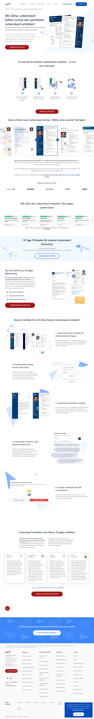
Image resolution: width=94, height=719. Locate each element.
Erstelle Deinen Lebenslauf (47, 633)
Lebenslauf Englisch (26, 689)
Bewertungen (76, 682)
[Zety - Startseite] (7, 4)
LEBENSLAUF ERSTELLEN (7, 608)
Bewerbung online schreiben (43, 656)
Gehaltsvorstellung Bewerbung (60, 675)
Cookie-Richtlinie (77, 671)
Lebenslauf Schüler (26, 674)
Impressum (75, 685)
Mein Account (67, 4)
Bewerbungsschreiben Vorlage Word (44, 684)
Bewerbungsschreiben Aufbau (44, 673)
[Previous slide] (36, 139)
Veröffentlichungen (77, 674)
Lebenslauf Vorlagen (26, 656)
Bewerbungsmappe (60, 663)
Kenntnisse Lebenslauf (27, 678)
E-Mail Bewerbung (60, 687)
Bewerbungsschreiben (44, 669)
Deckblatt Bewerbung (61, 659)
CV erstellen (81, 4)
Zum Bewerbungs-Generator (20, 305)
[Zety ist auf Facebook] (7, 679)
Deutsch (43, 702)
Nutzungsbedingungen (78, 663)
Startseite (7, 9)
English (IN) (19, 702)
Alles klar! (78, 714)
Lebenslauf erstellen (17, 47)
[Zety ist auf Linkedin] (10, 679)
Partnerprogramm (77, 689)
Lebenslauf (23, 4)
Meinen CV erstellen (47, 111)
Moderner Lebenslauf (27, 686)
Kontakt (75, 659)
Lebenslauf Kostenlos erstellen (47, 594)
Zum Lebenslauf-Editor (47, 256)
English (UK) (28, 702)
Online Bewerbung (60, 683)
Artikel (48, 4)
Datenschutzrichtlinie (78, 667)
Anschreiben (32, 4)
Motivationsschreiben (61, 691)
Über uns (55, 4)
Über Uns (75, 656)
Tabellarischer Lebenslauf (28, 667)
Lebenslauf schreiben (27, 671)
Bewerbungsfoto (60, 667)
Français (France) (59, 703)
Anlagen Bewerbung (60, 680)
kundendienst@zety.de (10, 685)
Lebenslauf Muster (26, 663)
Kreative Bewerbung (60, 656)
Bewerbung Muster (43, 665)
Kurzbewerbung (59, 671)
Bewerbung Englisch (43, 689)
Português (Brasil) (19, 708)
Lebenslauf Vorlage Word (27, 682)
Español (51, 702)
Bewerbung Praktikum (44, 692)
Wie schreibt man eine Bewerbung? (44, 679)
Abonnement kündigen (78, 693)
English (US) (36, 702)
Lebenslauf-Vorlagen (68, 175)
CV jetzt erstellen (11, 671)
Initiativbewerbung (43, 696)
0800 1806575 (14, 682)
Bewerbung (41, 4)
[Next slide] (57, 139)
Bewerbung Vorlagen (43, 661)
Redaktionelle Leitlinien (78, 678)
